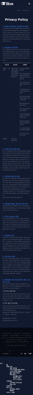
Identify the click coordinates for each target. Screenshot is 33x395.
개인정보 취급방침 (14, 335)
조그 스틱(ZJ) (17, 379)
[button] (28, 4)
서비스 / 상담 (10, 392)
